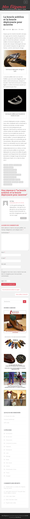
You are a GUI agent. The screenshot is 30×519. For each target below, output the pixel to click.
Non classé (9, 463)
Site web (3, 264)
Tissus (7, 472)
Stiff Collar (6, 422)
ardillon (6, 165)
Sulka (13, 496)
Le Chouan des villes (9, 416)
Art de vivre (9, 437)
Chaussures (9, 440)
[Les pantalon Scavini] (15, 380)
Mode (22, 29)
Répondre (23, 218)
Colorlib (26, 515)
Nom (3, 252)
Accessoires (9, 433)
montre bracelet (8, 184)
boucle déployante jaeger (10, 172)
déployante (15, 182)
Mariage (8, 456)
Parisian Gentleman (9, 419)
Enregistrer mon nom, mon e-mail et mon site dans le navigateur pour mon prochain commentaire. (13, 274)
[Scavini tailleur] (15, 398)
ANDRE (8, 487)
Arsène (16, 29)
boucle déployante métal (10, 177)
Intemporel (9, 450)
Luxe (7, 453)
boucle (10, 165)
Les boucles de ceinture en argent (11, 289)
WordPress (18, 517)
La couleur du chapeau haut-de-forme (14, 487)
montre (21, 182)
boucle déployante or (9, 179)
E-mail (3, 258)
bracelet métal (7, 182)
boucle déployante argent (10, 170)
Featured (8, 446)
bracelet (18, 179)
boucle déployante (8, 167)
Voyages (8, 476)
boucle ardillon (17, 165)
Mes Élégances (5, 515)
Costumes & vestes (11, 443)
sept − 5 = (4, 281)
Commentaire (5, 232)
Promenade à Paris (11, 469)
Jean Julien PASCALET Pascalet (14, 491)
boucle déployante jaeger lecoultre (12, 174)
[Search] (24, 301)
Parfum (8, 466)
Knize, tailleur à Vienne (21, 294)
